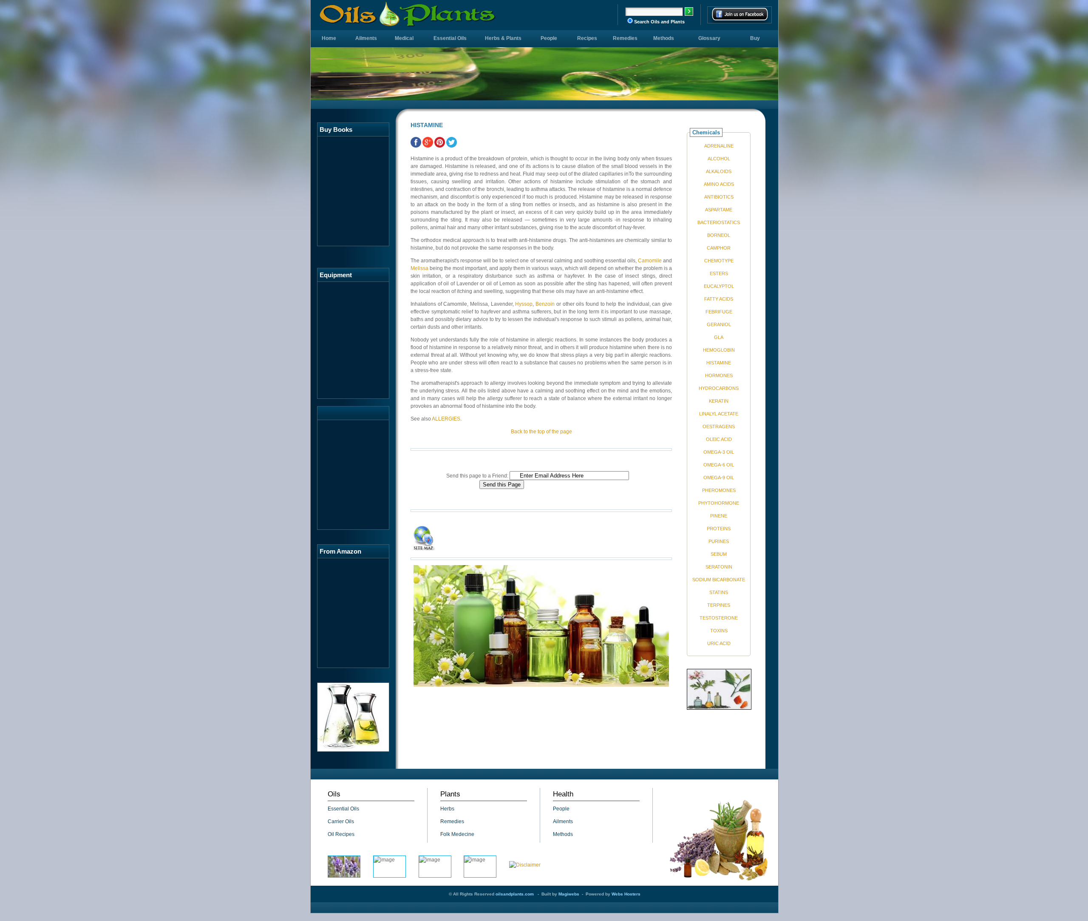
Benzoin (545, 304)
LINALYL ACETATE (718, 413)
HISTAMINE (718, 362)
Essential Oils (450, 38)
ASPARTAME (718, 209)
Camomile (650, 261)
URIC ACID (719, 643)
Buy (755, 38)
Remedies (625, 38)
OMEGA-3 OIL (718, 452)
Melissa (419, 268)
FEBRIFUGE (719, 311)
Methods (663, 38)
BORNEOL (718, 235)
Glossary (709, 38)
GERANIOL (719, 324)
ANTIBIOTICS (719, 196)
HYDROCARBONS (719, 388)
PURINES (718, 541)
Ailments (366, 38)
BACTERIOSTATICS (718, 222)
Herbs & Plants (503, 38)
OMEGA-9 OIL (718, 477)
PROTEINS (719, 528)
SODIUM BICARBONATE (718, 579)
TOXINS (719, 630)
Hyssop (524, 304)
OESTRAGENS (719, 426)
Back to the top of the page (541, 432)
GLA (718, 337)
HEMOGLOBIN (719, 349)
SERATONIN (719, 566)
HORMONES (719, 375)
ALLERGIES (446, 419)
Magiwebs (568, 894)
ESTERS (719, 273)
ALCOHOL (719, 158)
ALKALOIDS (718, 171)
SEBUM (719, 554)
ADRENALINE (719, 145)
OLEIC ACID (719, 439)
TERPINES (718, 605)
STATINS (718, 592)
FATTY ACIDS (718, 298)
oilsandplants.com (515, 894)
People (549, 38)
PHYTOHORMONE (718, 503)
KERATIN (718, 401)
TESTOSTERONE (719, 617)
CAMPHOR (719, 247)
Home (329, 38)
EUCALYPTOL (719, 286)
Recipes (587, 38)
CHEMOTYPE (719, 260)
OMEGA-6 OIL (718, 464)
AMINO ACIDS (719, 184)
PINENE (718, 515)
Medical (404, 38)
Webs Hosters (626, 894)
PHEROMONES (719, 490)
